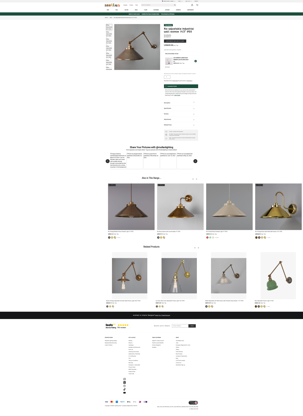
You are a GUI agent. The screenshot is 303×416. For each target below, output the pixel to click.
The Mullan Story (180, 340)
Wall (117, 9)
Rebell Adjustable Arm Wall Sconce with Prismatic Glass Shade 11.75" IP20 (224, 301)
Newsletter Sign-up (180, 365)
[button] (118, 161)
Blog (177, 358)
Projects (131, 5)
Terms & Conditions (133, 360)
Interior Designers (156, 345)
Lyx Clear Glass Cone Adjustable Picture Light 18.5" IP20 (170, 301)
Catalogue (131, 345)
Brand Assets (179, 353)
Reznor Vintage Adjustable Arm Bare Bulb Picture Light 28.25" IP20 (123, 301)
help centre (175, 80)
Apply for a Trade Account (134, 14)
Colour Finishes (108, 345)
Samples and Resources (134, 347)
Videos (177, 349)
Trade (136, 5)
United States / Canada (169, 1)
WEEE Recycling (132, 369)
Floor (145, 9)
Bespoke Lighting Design (111, 340)
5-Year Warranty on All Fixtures (167, 14)
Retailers (154, 347)
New (108, 9)
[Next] (197, 179)
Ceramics (178, 9)
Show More (167, 67)
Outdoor (167, 9)
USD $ (179, 1)
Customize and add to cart (175, 41)
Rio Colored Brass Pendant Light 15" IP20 (216, 231)
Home (106, 17)
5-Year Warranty (168, 25)
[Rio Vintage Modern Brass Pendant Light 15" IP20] (131, 206)
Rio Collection (167, 35)
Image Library (132, 371)
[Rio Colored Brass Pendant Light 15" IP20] (229, 206)
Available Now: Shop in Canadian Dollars (150, 14)
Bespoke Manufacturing (111, 342)
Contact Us (178, 362)
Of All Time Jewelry (180, 360)
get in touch (177, 95)
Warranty (131, 362)
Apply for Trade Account (158, 340)
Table (136, 9)
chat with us (189, 80)
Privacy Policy (132, 367)
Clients (177, 347)
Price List (131, 349)
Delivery (130, 340)
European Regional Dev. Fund (183, 345)
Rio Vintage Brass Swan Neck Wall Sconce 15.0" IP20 (268, 231)
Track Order (131, 373)
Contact (196, 1)
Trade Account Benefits (157, 342)
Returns (130, 342)
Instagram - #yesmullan (134, 365)
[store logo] (112, 5)
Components (190, 9)
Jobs (177, 342)
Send (192, 326)
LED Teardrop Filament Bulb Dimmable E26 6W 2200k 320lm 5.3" (180, 59)
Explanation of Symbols (134, 353)
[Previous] (193, 179)
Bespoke (125, 5)
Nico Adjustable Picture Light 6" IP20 (264, 301)
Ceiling (126, 9)
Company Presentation (181, 356)
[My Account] (192, 5)
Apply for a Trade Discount (162, 315)
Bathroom (156, 9)
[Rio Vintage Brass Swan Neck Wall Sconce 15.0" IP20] (278, 206)
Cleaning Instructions (134, 351)
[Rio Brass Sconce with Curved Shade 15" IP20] (180, 206)
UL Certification (132, 356)
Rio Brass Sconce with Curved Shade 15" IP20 (168, 231)
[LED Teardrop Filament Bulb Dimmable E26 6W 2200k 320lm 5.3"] (169, 61)
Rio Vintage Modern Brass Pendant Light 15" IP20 (120, 231)
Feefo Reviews (179, 351)
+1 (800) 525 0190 (193, 409)
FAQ (130, 358)
